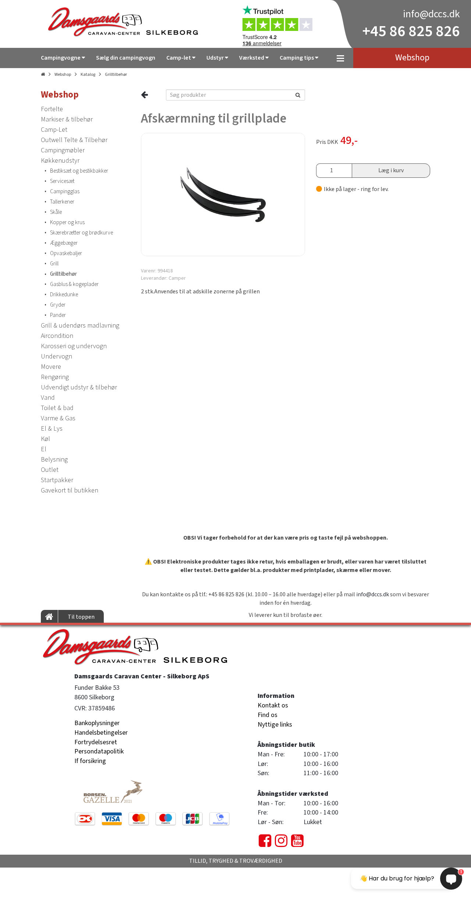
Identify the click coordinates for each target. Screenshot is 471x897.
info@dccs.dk (431, 14)
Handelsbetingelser (101, 732)
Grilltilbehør (116, 74)
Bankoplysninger (97, 723)
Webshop (62, 74)
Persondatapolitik (99, 751)
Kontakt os (273, 705)
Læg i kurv (391, 170)
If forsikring (90, 761)
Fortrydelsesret (95, 742)
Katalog (88, 74)
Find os (267, 715)
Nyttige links (275, 724)
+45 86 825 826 (411, 31)
